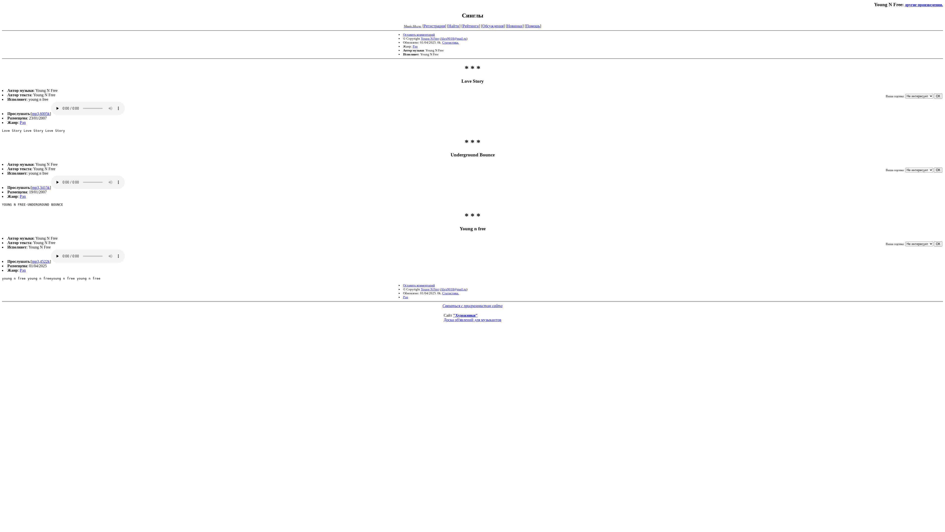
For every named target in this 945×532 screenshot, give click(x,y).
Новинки (514, 26)
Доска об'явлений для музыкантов (472, 320)
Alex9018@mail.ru (453, 38)
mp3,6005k (41, 114)
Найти (453, 26)
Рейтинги (471, 26)
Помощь (533, 26)
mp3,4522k (41, 261)
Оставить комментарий (419, 34)
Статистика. (450, 42)
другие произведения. (924, 5)
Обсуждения (493, 26)
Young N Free (430, 38)
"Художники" (465, 315)
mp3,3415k (41, 187)
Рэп (415, 46)
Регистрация (434, 26)
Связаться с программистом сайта (472, 306)
